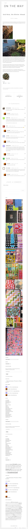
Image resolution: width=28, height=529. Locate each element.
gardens (20, 508)
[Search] (4, 3)
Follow (7, 431)
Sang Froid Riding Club (8, 414)
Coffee (12, 506)
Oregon (13, 469)
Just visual (12, 467)
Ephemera (17, 466)
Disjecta (7, 405)
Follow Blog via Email (8, 366)
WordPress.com (8, 455)
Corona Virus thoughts (18, 506)
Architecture (7, 464)
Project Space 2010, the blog (9, 411)
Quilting (21, 469)
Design (12, 466)
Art (12, 502)
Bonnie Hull (9, 465)
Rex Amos (20, 516)
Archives (10, 502)
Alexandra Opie (7, 441)
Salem (10, 470)
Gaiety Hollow (7, 407)
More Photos (7, 478)
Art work (14, 464)
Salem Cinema (7, 413)
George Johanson (8, 509)
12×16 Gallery (7, 438)
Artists (10, 464)
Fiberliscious (7, 406)
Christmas (7, 506)
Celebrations (13, 465)
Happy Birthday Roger (15, 483)
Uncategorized (12, 472)
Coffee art (18, 465)
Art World (19, 464)
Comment (23, 190)
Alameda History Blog (8, 440)
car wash (17, 505)
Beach (6, 465)
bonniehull (16, 18)
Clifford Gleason (9, 506)
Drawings (14, 466)
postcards (7, 516)
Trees (6, 472)
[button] (9, 202)
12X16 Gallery (7, 502)
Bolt (6, 442)
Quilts (15, 516)
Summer (7, 519)
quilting (13, 516)
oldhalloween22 (8, 145)
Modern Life (9, 469)
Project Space (9, 516)
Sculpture (18, 470)
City (16, 465)
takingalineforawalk (8, 415)
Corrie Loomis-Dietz (8, 443)
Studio (20, 470)
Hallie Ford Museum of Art (9, 408)
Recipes (18, 516)
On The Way (14, 6)
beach (11, 503)
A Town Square (7, 439)
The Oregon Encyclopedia (9, 416)
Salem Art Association (14, 470)
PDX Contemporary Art (8, 410)
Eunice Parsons (17, 508)
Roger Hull (7, 470)
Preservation (17, 469)
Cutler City (9, 466)
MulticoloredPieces (8, 409)
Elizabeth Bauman (13, 508)
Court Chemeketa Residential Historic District (14, 507)
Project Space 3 (8, 412)
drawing (7, 508)
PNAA (15, 469)
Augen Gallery (19, 502)
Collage (14, 506)
